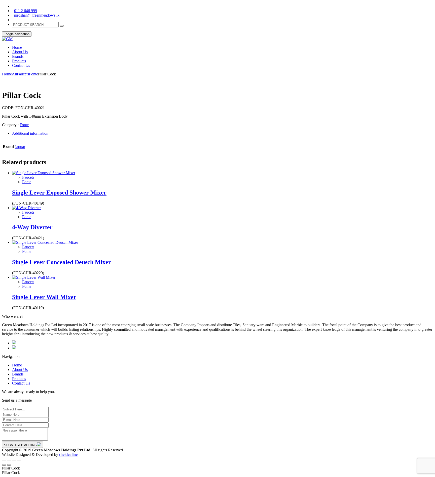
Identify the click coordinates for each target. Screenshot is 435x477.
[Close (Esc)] (4, 460)
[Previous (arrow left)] (4, 465)
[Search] (62, 26)
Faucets (23, 74)
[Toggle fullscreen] (14, 460)
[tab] (222, 133)
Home (7, 74)
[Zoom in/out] (19, 460)
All (14, 74)
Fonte (33, 74)
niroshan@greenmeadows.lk (36, 15)
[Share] (9, 460)
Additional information (30, 133)
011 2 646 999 (25, 11)
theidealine (68, 454)
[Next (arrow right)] (9, 465)
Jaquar (20, 147)
